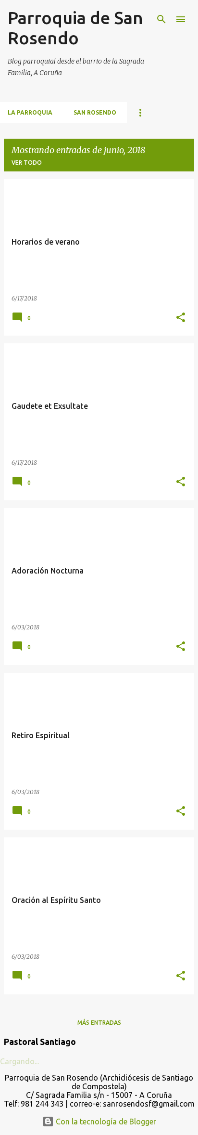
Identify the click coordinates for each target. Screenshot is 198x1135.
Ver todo (27, 162)
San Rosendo (95, 112)
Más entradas (99, 1022)
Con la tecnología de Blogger (105, 1121)
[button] (180, 318)
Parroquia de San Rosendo (75, 28)
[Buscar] (161, 19)
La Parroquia (30, 112)
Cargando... (19, 1061)
